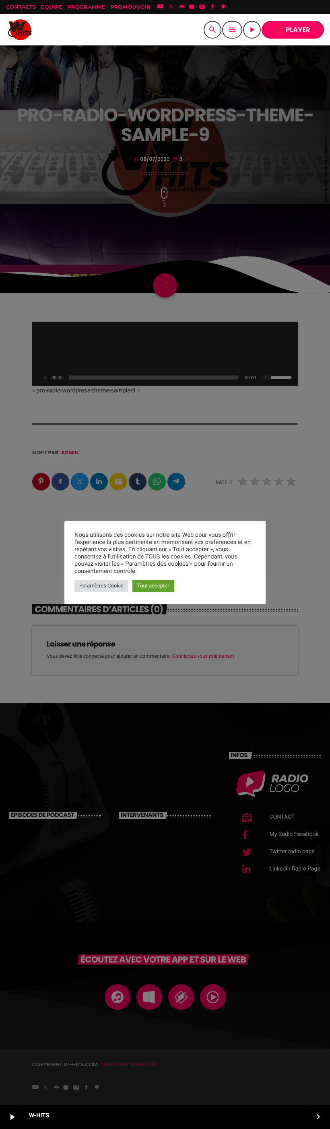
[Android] (223, 7)
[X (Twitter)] (171, 7)
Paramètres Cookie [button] (101, 586)
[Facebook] (212, 7)
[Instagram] (202, 7)
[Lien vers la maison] (20, 30)
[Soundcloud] (181, 7)
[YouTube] (160, 7)
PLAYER (292, 30)
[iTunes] (191, 7)
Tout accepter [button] (153, 586)
